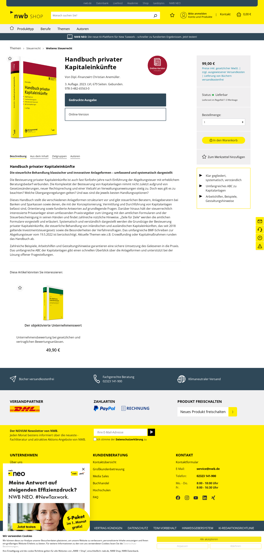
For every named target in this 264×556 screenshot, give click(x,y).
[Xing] (213, 497)
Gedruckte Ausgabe (83, 100)
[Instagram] (187, 497)
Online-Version (79, 114)
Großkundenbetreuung (108, 469)
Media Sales (101, 476)
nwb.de (88, 3)
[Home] (12, 28)
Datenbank (102, 3)
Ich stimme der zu (122, 439)
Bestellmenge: (211, 115)
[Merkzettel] (172, 14)
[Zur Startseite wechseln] (27, 14)
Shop (146, 3)
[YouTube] (196, 497)
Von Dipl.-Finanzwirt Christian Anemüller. (92, 77)
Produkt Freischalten (199, 401)
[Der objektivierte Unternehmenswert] (53, 303)
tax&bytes (159, 3)
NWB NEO (175, 3)
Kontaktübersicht (104, 462)
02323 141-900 (112, 381)
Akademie (132, 3)
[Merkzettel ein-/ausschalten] (9, 59)
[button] (18, 156)
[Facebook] (178, 497)
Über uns (16, 462)
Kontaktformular (187, 462)
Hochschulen (102, 490)
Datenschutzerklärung (129, 439)
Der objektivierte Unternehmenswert (53, 325)
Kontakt (225, 14)
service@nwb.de (208, 469)
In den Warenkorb (225, 140)
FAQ (95, 497)
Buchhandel (101, 483)
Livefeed (117, 3)
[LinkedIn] (205, 497)
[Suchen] (155, 15)
